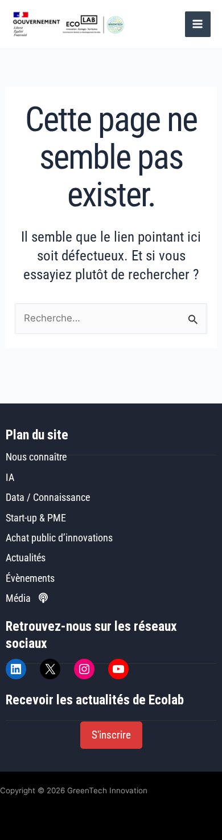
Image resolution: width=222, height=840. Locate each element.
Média (19, 598)
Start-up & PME (36, 518)
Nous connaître (36, 457)
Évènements (30, 578)
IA (10, 477)
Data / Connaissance (48, 497)
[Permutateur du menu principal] (198, 24)
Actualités (26, 558)
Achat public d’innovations (59, 538)
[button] (111, 735)
